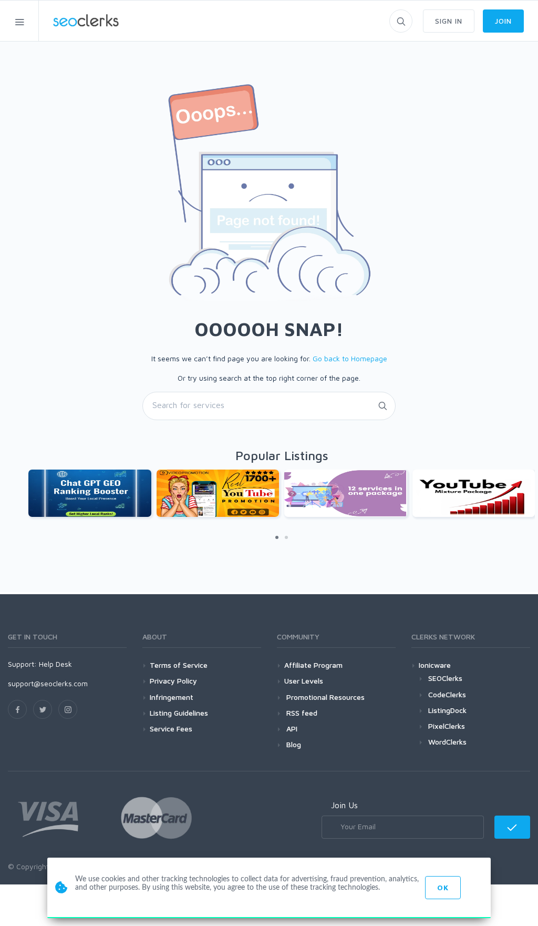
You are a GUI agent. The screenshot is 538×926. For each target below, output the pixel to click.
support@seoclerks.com (48, 683)
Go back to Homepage (350, 358)
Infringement (171, 697)
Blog (292, 744)
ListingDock (447, 710)
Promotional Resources (324, 697)
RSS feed (300, 712)
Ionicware (435, 664)
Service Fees (171, 728)
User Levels (303, 680)
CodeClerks (447, 694)
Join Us (344, 805)
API (290, 728)
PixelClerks (446, 725)
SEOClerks (445, 678)
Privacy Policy (173, 680)
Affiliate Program (313, 664)
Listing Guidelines (179, 712)
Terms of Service (179, 664)
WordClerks (447, 741)
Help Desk (55, 663)
